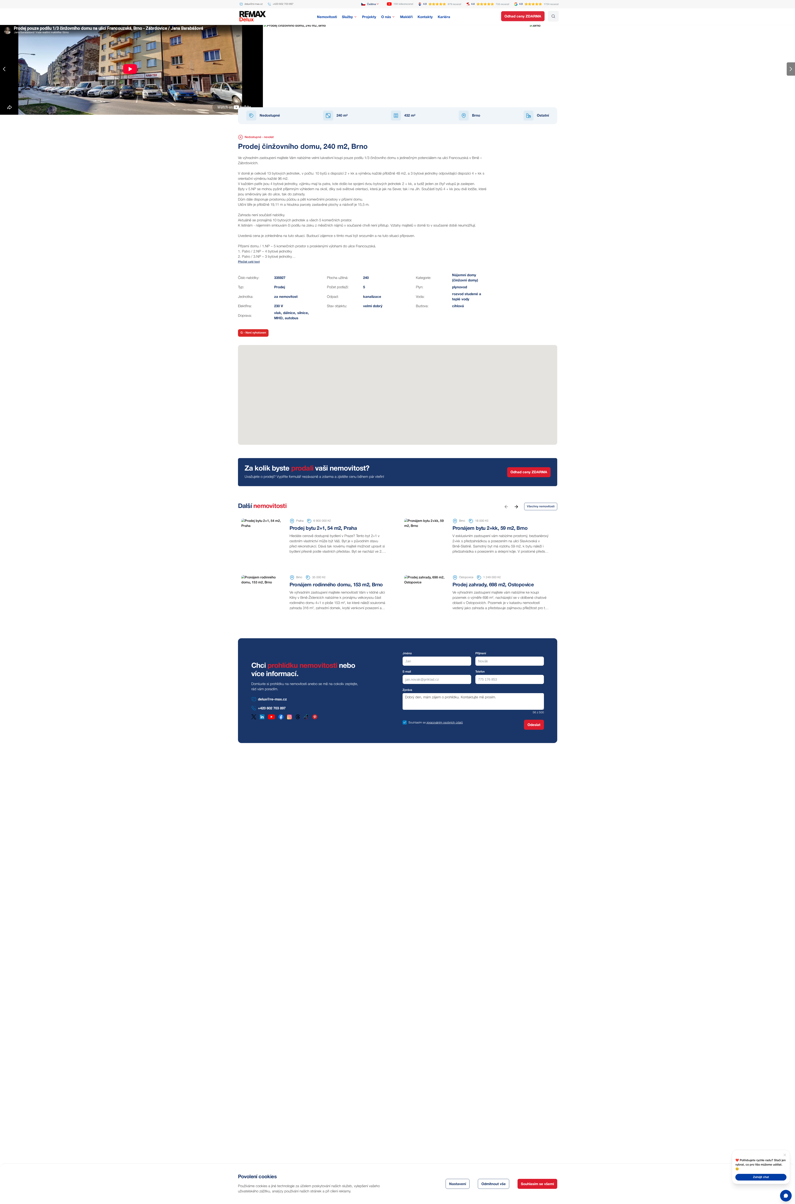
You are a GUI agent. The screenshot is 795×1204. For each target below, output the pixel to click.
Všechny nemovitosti (541, 506)
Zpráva (407, 690)
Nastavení (457, 1184)
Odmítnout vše (493, 1184)
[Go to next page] (516, 506)
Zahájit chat (761, 1177)
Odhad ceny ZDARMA (522, 16)
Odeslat (534, 725)
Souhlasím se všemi (537, 1184)
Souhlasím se (417, 722)
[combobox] (370, 4)
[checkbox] (405, 722)
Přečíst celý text (249, 262)
